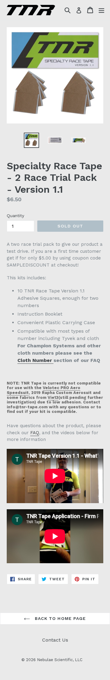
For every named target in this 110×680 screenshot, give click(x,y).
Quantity (15, 215)
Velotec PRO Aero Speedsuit (43, 390)
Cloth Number (35, 360)
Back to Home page (59, 618)
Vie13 (53, 397)
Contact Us (55, 640)
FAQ (34, 432)
